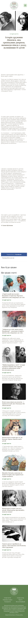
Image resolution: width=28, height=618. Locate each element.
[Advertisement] (14, 62)
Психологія (7, 601)
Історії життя (14, 34)
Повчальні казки (7, 599)
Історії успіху (20, 597)
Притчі (20, 599)
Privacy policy (19, 615)
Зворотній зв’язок (10, 615)
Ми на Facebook (20, 601)
